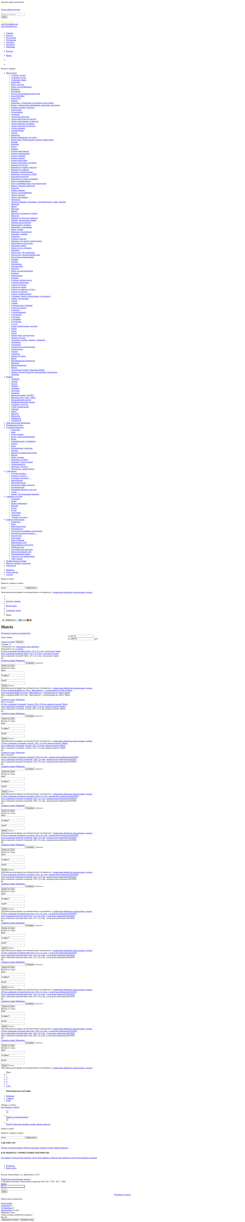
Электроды (11, 565)
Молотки (15, 216)
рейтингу (35, 647)
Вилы (13, 439)
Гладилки (15, 114)
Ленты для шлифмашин (21, 193)
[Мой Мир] (28, 620)
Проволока (16, 418)
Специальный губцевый (22, 305)
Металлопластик (18, 483)
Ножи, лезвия (17, 229)
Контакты (10, 44)
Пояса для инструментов (22, 271)
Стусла (14, 324)
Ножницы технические (21, 232)
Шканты (15, 414)
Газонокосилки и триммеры (23, 441)
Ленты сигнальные (19, 197)
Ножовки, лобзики (19, 234)
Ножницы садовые (19, 460)
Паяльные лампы (18, 246)
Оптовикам (11, 40)
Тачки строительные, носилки (24, 326)
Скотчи (14, 301)
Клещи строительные (20, 153)
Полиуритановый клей (21, 552)
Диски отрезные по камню (22, 124)
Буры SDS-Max (17, 96)
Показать (19, 642)
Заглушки (15, 391)
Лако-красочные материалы (18, 423)
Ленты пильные (18, 195)
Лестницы (15, 199)
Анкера (14, 381)
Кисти (14, 147)
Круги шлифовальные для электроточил (28, 183)
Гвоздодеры (16, 110)
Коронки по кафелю (20, 170)
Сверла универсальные (21, 294)
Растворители (17, 529)
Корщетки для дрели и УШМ (23, 174)
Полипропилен (17, 487)
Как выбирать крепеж (67, 1158)
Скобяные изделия (14, 496)
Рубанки (15, 278)
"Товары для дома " (19, 517)
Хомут (14, 411)
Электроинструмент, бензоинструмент (28, 370)
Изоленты (15, 135)
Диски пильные (18, 128)
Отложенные (6, 1208)
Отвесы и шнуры (18, 239)
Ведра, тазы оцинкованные (23, 437)
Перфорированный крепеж (23, 402)
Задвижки (15, 499)
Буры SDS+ (16, 98)
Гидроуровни (17, 112)
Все (21, 649)
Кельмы (14, 142)
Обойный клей (17, 547)
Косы (13, 446)
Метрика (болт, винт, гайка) (23, 397)
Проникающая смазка (20, 554)
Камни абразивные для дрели (24, 137)
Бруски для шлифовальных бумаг (25, 94)
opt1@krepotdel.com (9, 24)
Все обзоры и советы (10, 1107)
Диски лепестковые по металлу (25, 121)
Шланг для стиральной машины (25, 494)
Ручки (14, 510)
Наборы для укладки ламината (24, 218)
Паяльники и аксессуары (22, 243)
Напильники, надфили (21, 225)
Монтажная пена (18, 526)
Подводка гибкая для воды (23, 485)
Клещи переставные (20, 151)
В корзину (30, 663)
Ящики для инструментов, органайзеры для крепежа (34, 372)
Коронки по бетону (19, 165)
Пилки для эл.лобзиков (21, 248)
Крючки (14, 506)
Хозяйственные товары (16, 561)
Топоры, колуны (18, 338)
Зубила (14, 133)
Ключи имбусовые (19, 160)
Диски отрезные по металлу (23, 126)
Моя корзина (7, 1210)
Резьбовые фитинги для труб (23, 489)
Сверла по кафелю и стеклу (23, 289)
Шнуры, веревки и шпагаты (18, 563)
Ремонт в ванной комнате (17, 1117)
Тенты (14, 328)
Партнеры (10, 47)
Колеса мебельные (19, 503)
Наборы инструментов (21, 222)
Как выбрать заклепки (87, 1158)
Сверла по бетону (19, 285)
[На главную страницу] (7, 597)
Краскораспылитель (20, 176)
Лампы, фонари (18, 190)
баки (13, 432)
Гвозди (14, 384)
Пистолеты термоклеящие (22, 257)
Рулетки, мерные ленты (21, 280)
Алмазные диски (18, 77)
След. (8, 1086)
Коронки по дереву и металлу (24, 167)
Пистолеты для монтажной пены (25, 255)
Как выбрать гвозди (29, 1158)
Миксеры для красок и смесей (24, 213)
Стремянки (16, 319)
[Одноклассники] (25, 620)
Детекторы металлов (20, 117)
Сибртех (10, 1098)
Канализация (17, 480)
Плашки (14, 259)
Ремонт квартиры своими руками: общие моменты (28, 1124)
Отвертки (15, 236)
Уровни (14, 351)
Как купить (11, 38)
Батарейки (15, 82)
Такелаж (15, 409)
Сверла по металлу (19, 292)
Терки (13, 331)
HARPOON (16, 420)
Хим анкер (16, 538)
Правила (15, 273)
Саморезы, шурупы (19, 404)
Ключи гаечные (18, 158)
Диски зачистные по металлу (23, 119)
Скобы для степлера (20, 298)
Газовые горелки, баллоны (22, 107)
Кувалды (15, 188)
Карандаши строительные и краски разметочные (32, 140)
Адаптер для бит (18, 75)
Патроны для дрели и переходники (26, 241)
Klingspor (10, 1096)
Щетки (14, 367)
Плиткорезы (16, 264)
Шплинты (15, 416)
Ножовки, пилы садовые (22, 462)
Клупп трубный (18, 156)
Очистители (16, 536)
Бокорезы (15, 89)
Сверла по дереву (18, 287)
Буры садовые (17, 434)
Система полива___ (19, 473)
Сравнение (6, 1205)
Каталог (9, 35)
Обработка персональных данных (15, 1179)
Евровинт (15, 388)
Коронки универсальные (22, 172)
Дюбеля (14, 386)
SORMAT (15, 379)
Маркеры (15, 204)
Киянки (14, 149)
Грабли (14, 443)
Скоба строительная (20, 407)
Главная (9, 33)
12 (16, 649)
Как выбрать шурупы (10, 1158)
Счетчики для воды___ (21, 478)
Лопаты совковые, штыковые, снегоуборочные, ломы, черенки (38, 202)
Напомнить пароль (122, 1194)
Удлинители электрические (23, 347)
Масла (14, 206)
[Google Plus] (30, 620)
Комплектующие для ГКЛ (22, 395)
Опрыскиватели (18, 464)
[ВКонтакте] (20, 620)
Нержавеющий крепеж (21, 400)
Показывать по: (8, 649)
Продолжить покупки (10, 1220)
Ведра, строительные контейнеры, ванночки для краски (35, 105)
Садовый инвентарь (20, 282)
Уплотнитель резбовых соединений (26, 531)
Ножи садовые (17, 457)
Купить (4, 686)
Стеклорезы (16, 315)
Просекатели (16, 275)
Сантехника (11, 471)
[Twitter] (22, 620)
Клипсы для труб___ (20, 476)
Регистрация (6, 1203)
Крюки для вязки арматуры (23, 186)
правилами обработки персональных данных (72, 592)
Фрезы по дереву (18, 356)
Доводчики (16, 513)
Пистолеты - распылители (22, 469)
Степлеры (15, 317)
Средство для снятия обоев (23, 556)
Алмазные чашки (18, 80)
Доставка (10, 42)
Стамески (15, 310)
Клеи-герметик (17, 540)
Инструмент (11, 73)
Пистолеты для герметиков (23, 252)
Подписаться (31, 588)
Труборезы (16, 342)
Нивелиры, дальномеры (21, 227)
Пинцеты (15, 250)
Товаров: (5, 644)
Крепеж (9, 377)
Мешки (14, 211)
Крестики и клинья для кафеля (24, 179)
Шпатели (15, 363)
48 (19, 649)
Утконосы (15, 354)
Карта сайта (11, 1168)
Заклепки (15, 393)
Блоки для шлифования (21, 87)
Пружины (15, 515)
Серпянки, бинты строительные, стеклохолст (31, 296)
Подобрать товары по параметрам (15, 633)
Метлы (14, 455)
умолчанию (21, 647)
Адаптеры (15, 430)
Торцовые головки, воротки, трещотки (28, 340)
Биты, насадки (17, 84)
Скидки (9, 574)
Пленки (14, 262)
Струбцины (16, 321)
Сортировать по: (8, 647)
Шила (13, 358)
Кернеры (15, 144)
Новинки (10, 570)
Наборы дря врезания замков (23, 220)
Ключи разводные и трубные (23, 163)
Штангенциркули (19, 365)
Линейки (15, 374)
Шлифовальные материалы (23, 361)
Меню (8, 55)
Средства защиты (18, 308)
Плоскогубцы (17, 266)
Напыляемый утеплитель (22, 545)
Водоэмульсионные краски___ (24, 533)
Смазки (14, 303)
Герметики (16, 522)
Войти (4, 1184)
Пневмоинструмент (14, 425)
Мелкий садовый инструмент (24, 453)
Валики (14, 100)
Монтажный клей (19, 542)
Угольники (16, 344)
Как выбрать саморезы (48, 1158)
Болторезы (15, 91)
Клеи (13, 524)
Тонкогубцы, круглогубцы (22, 335)
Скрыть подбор (7, 642)
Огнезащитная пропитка (22, 549)
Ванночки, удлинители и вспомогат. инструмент (32, 103)
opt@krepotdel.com (9, 26)
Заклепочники (17, 130)
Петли (14, 508)
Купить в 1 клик (8, 666)
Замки (14, 501)
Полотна (15, 269)
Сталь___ (15, 492)
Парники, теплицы (19, 466)
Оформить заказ (27, 1220)
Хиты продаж (12, 572)
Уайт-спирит (16, 559)
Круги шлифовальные (20, 181)
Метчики (15, 209)
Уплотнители (17, 349)
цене (29, 647)
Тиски (14, 333)
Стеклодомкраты (18, 312)
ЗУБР (8, 1100)
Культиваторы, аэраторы (22, 448)
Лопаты (14, 450)
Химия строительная (15, 519)
